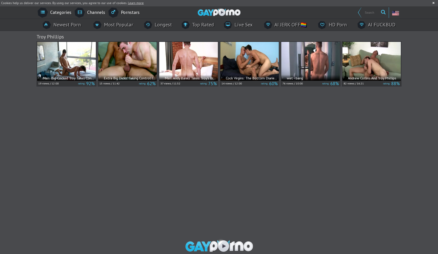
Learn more (136, 3)
